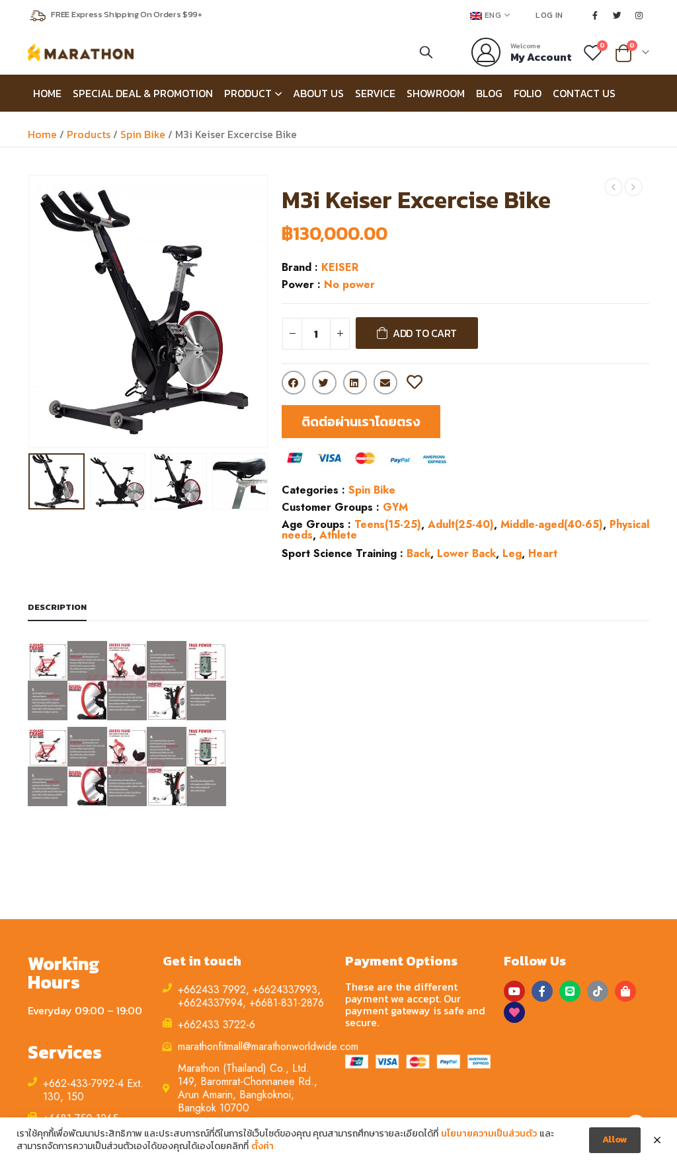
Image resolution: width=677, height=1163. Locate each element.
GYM (395, 507)
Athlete (338, 535)
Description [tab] (57, 607)
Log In (549, 15)
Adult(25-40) (461, 524)
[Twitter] (617, 15)
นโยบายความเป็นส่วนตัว (489, 1134)
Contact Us (584, 93)
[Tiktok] (597, 991)
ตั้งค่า (262, 1146)
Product (248, 93)
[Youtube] (514, 991)
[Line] (569, 991)
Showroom (436, 93)
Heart (542, 553)
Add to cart (425, 333)
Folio (527, 93)
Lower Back (466, 553)
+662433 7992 (212, 989)
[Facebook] (595, 15)
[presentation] (31, 312)
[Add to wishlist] (414, 382)
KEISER (339, 267)
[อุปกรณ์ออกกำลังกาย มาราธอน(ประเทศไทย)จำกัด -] (81, 52)
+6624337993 (285, 989)
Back (418, 553)
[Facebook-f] (542, 991)
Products (88, 134)
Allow (614, 1139)
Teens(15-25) (387, 524)
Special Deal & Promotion (143, 93)
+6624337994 (210, 1002)
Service (375, 93)
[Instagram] (639, 15)
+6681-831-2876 (286, 1002)
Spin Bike (142, 134)
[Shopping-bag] (625, 991)
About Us (318, 93)
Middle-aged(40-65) (551, 524)
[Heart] (514, 1012)
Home (47, 93)
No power (349, 284)
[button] (361, 421)
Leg (512, 553)
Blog (489, 93)
